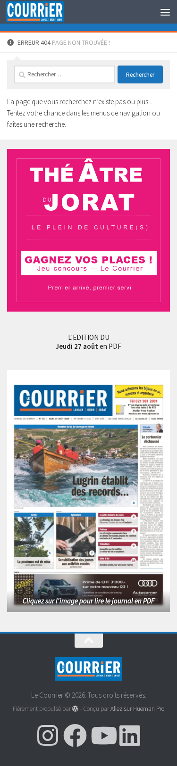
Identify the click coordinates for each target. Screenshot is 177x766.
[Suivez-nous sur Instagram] (47, 735)
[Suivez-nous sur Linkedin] (130, 735)
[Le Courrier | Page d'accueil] (44, 12)
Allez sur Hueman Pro (137, 709)
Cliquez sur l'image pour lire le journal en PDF (88, 600)
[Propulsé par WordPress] (75, 709)
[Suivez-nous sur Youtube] (102, 735)
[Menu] (165, 12)
